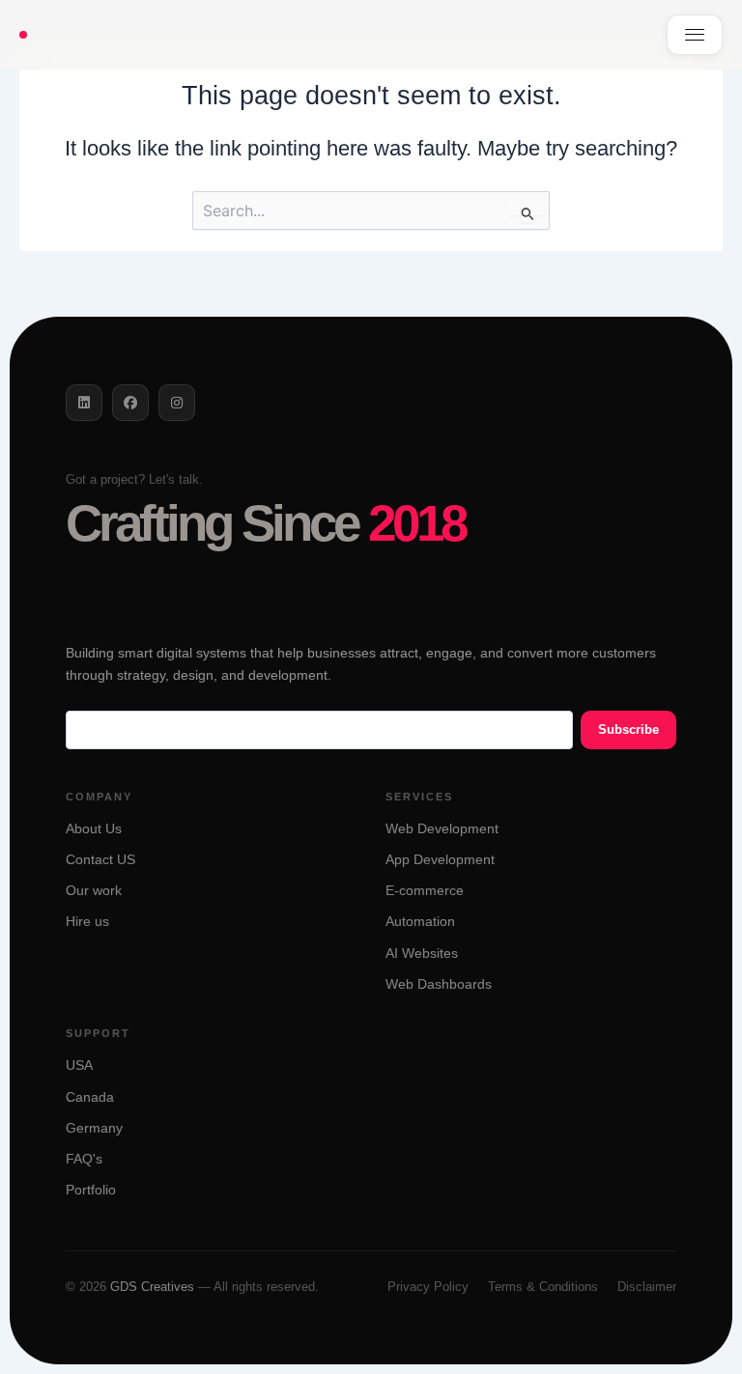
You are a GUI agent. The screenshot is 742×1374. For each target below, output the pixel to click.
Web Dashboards (438, 984)
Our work (94, 890)
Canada (90, 1097)
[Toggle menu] (695, 34)
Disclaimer (646, 1286)
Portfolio (91, 1190)
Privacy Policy (428, 1286)
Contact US (100, 860)
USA (79, 1065)
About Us (94, 829)
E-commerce (424, 890)
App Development (440, 860)
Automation (420, 921)
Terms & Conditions (543, 1286)
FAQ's (84, 1159)
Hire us (87, 921)
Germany (94, 1128)
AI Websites (421, 953)
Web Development (442, 829)
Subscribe (628, 729)
